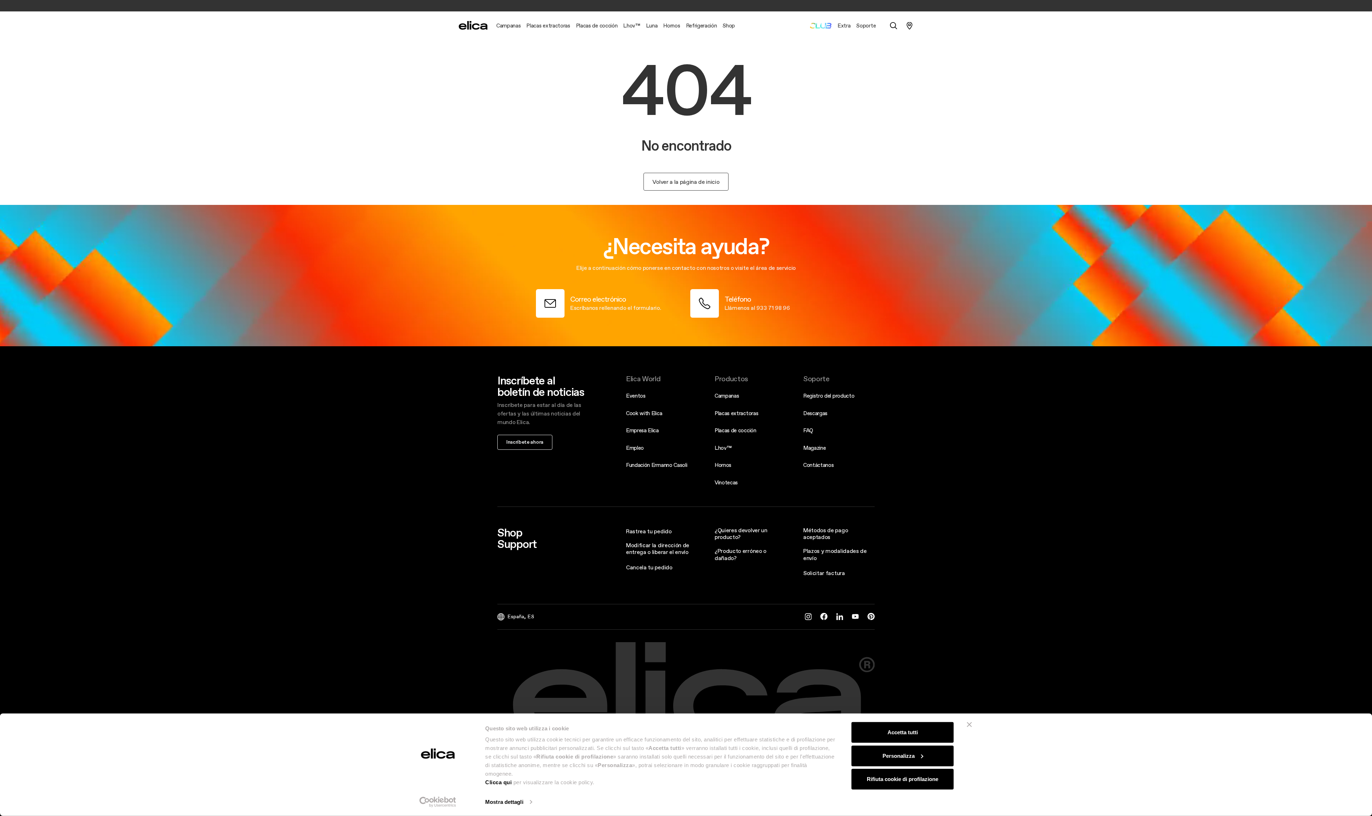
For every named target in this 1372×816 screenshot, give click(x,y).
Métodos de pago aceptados (825, 533)
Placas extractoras (736, 413)
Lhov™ (723, 448)
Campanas (727, 395)
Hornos (723, 465)
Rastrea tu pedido (649, 531)
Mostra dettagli (504, 802)
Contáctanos (818, 465)
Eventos (636, 395)
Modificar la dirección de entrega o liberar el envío (657, 548)
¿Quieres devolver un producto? (741, 533)
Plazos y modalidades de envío (835, 554)
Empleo (635, 448)
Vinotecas (726, 482)
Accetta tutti (903, 732)
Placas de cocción (735, 430)
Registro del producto (828, 395)
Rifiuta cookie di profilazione (902, 779)
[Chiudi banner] (969, 724)
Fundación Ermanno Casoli (656, 465)
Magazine (814, 448)
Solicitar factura (824, 573)
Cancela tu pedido (649, 567)
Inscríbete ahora (524, 441)
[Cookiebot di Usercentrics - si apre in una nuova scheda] (438, 802)
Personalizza (899, 755)
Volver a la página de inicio (685, 182)
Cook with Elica (644, 413)
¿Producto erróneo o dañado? (740, 554)
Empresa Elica (642, 430)
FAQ (808, 430)
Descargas (815, 413)
